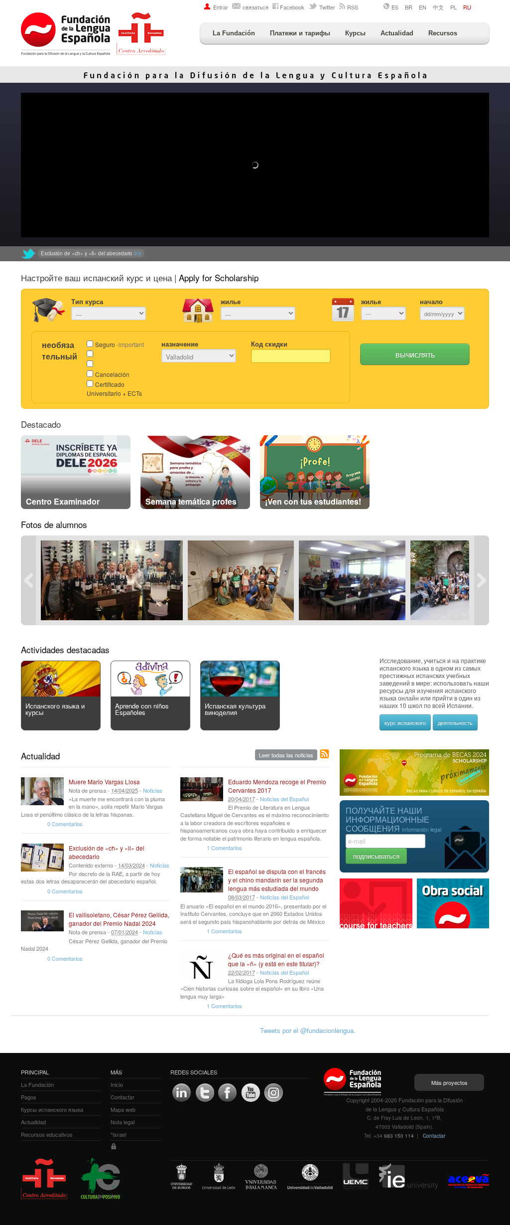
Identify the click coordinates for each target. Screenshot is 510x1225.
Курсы (355, 33)
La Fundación (234, 33)
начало (431, 301)
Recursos (442, 33)
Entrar (220, 7)
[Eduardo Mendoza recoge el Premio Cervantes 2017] (201, 791)
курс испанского (405, 722)
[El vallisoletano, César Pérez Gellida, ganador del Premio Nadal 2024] (42, 924)
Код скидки (269, 344)
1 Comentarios (224, 848)
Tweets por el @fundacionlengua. (308, 1030)
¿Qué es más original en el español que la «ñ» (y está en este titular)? (276, 959)
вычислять (415, 354)
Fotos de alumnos (54, 524)
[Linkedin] (181, 1092)
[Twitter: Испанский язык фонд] (28, 254)
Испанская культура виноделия (235, 709)
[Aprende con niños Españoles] (150, 694)
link (206, 253)
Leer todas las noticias (286, 755)
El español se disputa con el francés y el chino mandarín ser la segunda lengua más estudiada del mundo (277, 879)
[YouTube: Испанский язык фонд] (250, 1092)
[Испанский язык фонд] (93, 34)
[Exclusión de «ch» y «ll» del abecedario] (42, 858)
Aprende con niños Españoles (142, 709)
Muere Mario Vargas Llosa (104, 781)
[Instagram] (273, 1092)
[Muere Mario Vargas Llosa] (42, 791)
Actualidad (397, 33)
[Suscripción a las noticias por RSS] (325, 754)
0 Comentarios (65, 824)
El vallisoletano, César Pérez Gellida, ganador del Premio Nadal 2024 (119, 918)
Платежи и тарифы (300, 33)
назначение (179, 344)
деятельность (455, 722)
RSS (352, 7)
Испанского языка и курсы (55, 709)
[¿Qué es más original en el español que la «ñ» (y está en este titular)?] (201, 965)
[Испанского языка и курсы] (60, 694)
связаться (255, 7)
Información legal (421, 829)
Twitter (327, 7)
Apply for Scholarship (218, 277)
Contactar (434, 1135)
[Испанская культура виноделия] (240, 694)
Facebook (292, 7)
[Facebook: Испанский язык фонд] (227, 1092)
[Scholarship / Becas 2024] (414, 793)
